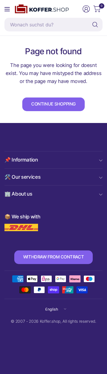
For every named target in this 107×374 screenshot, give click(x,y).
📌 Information (21, 160)
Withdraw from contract (53, 257)
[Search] (95, 24)
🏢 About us (18, 194)
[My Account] (86, 9)
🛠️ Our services (22, 177)
